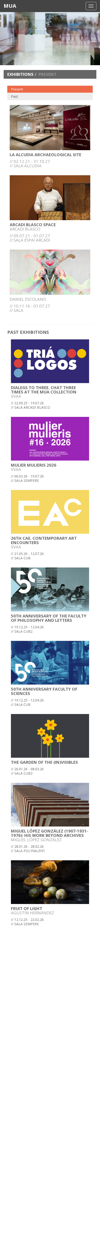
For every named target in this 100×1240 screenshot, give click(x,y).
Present (17, 89)
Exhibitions (20, 74)
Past (14, 96)
